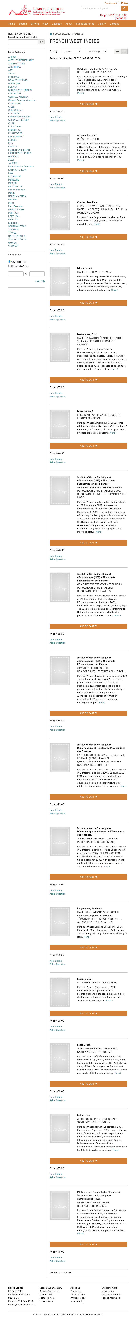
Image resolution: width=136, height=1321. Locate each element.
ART (10, 70)
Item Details (56, 117)
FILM (10, 143)
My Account (108, 1291)
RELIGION (13, 219)
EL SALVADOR (15, 133)
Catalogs (57, 23)
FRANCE (12, 146)
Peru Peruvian (15, 206)
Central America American (22, 100)
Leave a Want (46, 1301)
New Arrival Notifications (67, 33)
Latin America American (21, 166)
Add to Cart (87, 104)
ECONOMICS (14, 130)
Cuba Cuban (14, 126)
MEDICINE (13, 179)
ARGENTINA (14, 67)
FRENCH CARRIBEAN (19, 149)
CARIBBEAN (14, 93)
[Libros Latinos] (37, 9)
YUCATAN (13, 246)
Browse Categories (49, 1291)
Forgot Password (111, 1297)
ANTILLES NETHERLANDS (21, 60)
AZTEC (11, 73)
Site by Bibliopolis (94, 1314)
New (45, 23)
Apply (38, 281)
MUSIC (11, 193)
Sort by (53, 51)
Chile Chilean (15, 110)
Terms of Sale (77, 1294)
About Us (75, 1287)
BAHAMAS (13, 76)
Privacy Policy (77, 1297)
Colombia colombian (19, 116)
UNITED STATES (16, 236)
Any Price (18, 261)
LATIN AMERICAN (17, 169)
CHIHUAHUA (14, 103)
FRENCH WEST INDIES (19, 153)
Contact (114, 23)
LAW (10, 173)
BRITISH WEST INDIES (20, 90)
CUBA (11, 123)
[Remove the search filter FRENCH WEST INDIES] (99, 58)
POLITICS (13, 213)
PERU (11, 203)
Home (11, 23)
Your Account (111, 3)
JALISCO (12, 163)
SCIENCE (13, 223)
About (69, 23)
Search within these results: (23, 36)
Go (41, 42)
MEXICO (12, 183)
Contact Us (76, 1291)
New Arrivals (46, 1294)
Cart (125, 3)
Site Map (79, 1314)
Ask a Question (57, 120)
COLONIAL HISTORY (18, 120)
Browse (35, 23)
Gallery (102, 23)
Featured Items (47, 1297)
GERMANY (13, 156)
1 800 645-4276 (24, 1301)
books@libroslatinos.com (21, 1304)
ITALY (11, 159)
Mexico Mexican (16, 189)
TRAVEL (12, 232)
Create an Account (111, 1294)
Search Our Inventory (50, 1287)
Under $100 (19, 266)
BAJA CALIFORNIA (17, 80)
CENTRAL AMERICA (18, 96)
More (80, 93)
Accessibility (77, 1301)
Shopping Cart (109, 1287)
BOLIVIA (12, 86)
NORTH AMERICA (17, 196)
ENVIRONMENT (16, 136)
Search (23, 23)
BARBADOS (14, 83)
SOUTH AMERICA (17, 226)
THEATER (13, 229)
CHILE (11, 106)
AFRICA (12, 57)
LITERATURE (14, 176)
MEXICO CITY (15, 186)
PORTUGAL (14, 216)
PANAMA (12, 199)
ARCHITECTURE (16, 63)
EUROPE (12, 140)
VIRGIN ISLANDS (17, 239)
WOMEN (12, 242)
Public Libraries (85, 23)
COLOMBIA (14, 113)
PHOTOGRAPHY (16, 209)
